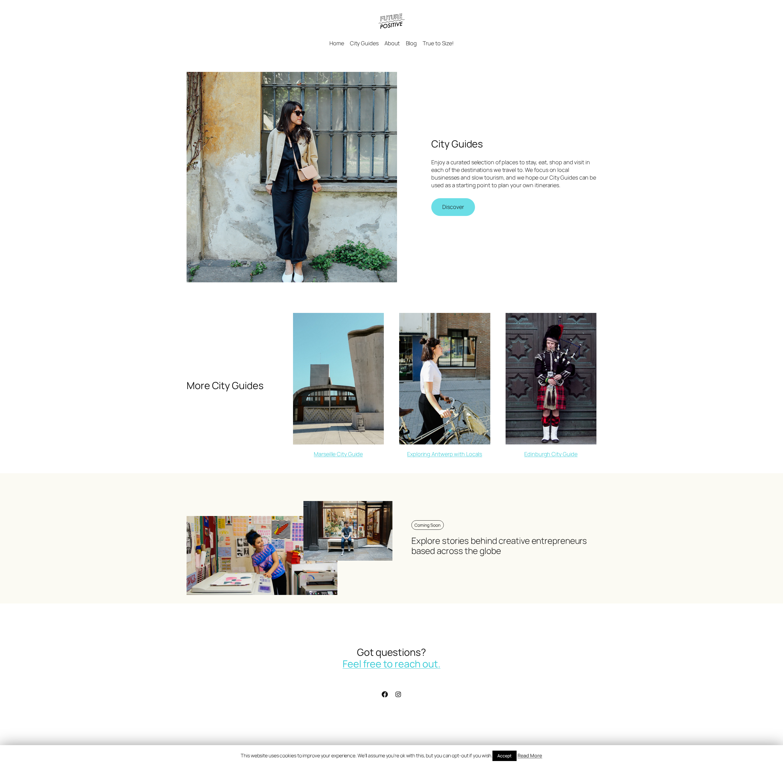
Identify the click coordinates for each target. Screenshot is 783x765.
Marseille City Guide (338, 454)
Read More (530, 755)
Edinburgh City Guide (550, 454)
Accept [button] (504, 756)
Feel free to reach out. (391, 663)
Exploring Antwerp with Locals (444, 454)
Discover (453, 206)
